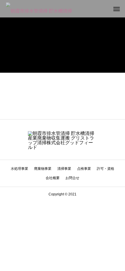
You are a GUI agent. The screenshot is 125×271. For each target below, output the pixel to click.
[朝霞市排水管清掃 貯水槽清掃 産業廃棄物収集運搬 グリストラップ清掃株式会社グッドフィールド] (40, 8)
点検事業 (84, 169)
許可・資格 (105, 169)
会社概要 (53, 178)
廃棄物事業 (42, 169)
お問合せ (72, 178)
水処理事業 (19, 169)
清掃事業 (64, 169)
